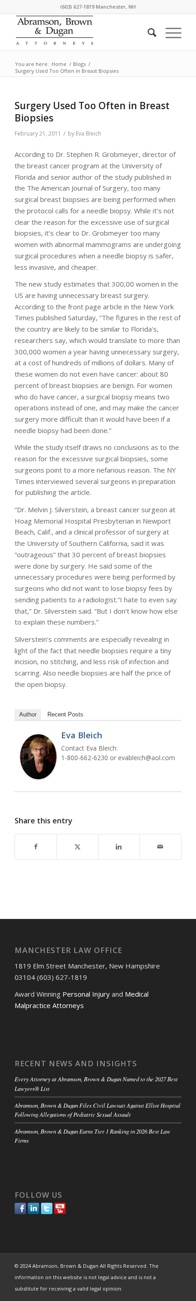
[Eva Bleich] (38, 776)
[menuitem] (147, 32)
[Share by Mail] (160, 846)
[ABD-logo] (81, 32)
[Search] (147, 32)
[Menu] (168, 32)
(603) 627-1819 (77, 6)
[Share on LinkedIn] (118, 846)
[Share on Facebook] (36, 846)
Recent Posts (65, 714)
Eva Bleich (88, 133)
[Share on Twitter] (77, 846)
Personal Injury (86, 993)
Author (27, 714)
